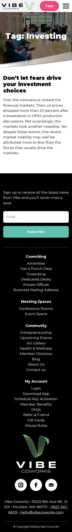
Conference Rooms (36, 308)
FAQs (36, 409)
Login (36, 388)
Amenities (36, 263)
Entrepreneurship (36, 332)
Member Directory (36, 353)
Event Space (36, 314)
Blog (36, 359)
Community (36, 326)
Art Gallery (36, 343)
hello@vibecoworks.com (42, 512)
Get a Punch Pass (36, 268)
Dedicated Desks (36, 279)
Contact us (36, 370)
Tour (49, 6)
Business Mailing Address (36, 290)
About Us (36, 364)
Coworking (36, 256)
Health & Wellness (36, 348)
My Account (36, 381)
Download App (36, 393)
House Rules (36, 425)
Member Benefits (36, 404)
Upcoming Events (36, 338)
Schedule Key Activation (36, 399)
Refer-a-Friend (36, 415)
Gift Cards (36, 420)
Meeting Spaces (36, 301)
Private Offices (36, 284)
